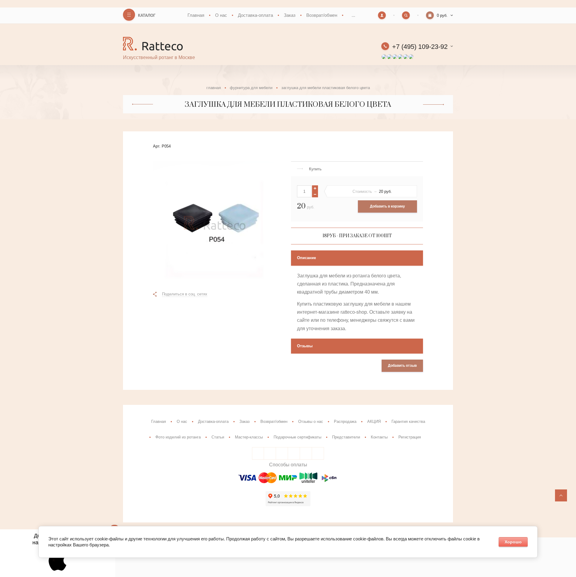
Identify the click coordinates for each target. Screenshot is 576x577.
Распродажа (345, 421)
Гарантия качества (408, 421)
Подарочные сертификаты (297, 437)
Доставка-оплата (255, 15)
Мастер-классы (249, 437)
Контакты (379, 437)
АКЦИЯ (374, 421)
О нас (221, 15)
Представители (346, 437)
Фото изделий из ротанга (178, 437)
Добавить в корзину (387, 206)
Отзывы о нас (310, 421)
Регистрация (409, 437)
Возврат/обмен (321, 15)
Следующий (433, 105)
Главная (196, 15)
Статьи (218, 437)
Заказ (290, 15)
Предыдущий (142, 104)
